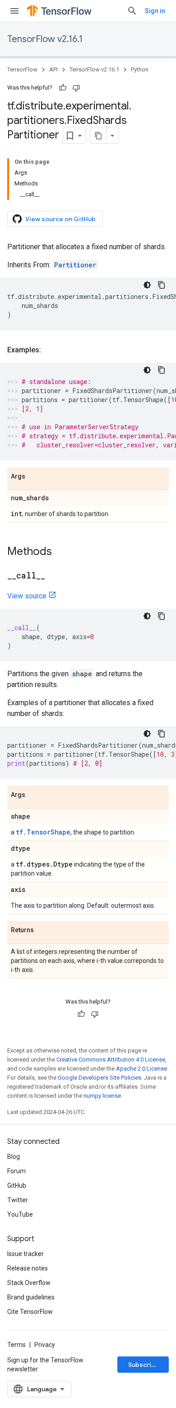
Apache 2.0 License (141, 1068)
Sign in (155, 10)
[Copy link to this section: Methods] (61, 552)
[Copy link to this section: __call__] (54, 576)
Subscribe (143, 1365)
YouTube (20, 1214)
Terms (16, 1344)
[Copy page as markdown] (98, 135)
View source (26, 596)
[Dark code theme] (147, 285)
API (53, 69)
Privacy (44, 1344)
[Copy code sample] (161, 285)
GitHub (16, 1185)
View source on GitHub (60, 219)
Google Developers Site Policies (99, 1077)
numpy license (102, 1095)
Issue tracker (25, 1253)
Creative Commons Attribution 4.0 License (110, 1059)
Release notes (27, 1268)
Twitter (17, 1200)
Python (139, 69)
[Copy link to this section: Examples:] (50, 350)
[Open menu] (14, 11)
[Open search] (132, 10)
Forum (16, 1171)
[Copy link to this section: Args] (34, 476)
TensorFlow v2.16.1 (45, 39)
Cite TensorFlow (30, 1311)
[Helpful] (62, 88)
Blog (13, 1156)
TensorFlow (22, 69)
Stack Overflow (29, 1282)
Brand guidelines (31, 1297)
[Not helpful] (76, 88)
